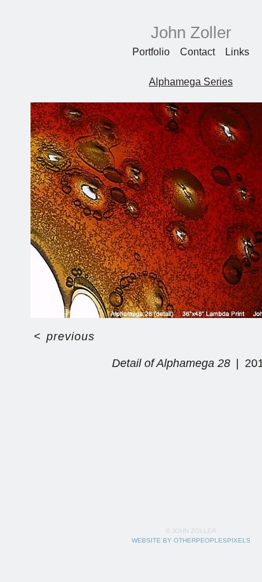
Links (237, 52)
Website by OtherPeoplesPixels (191, 540)
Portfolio (151, 52)
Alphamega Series (191, 81)
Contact (198, 52)
